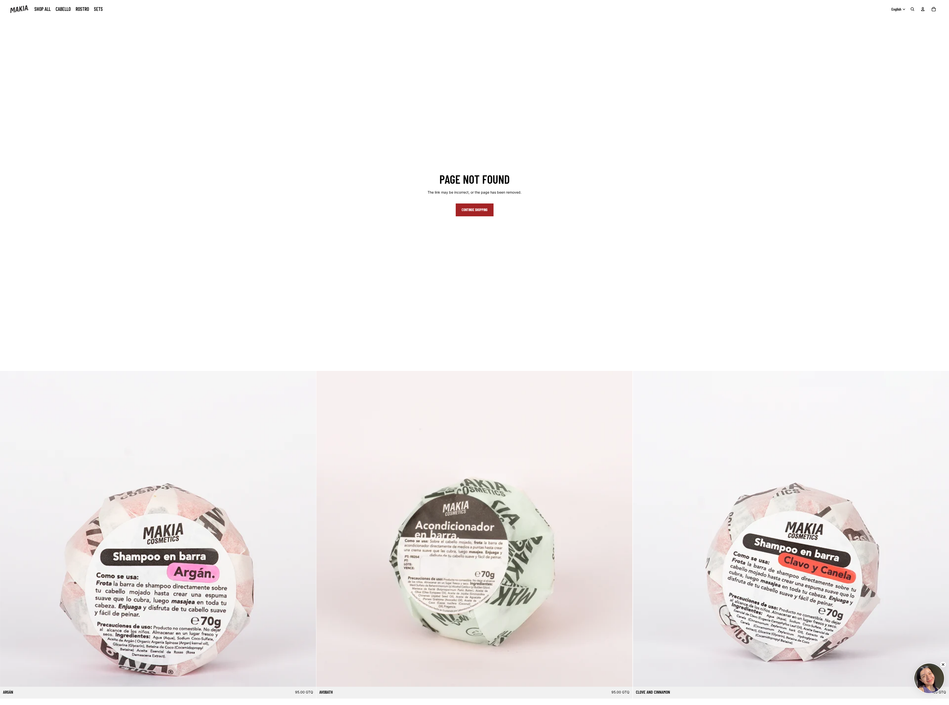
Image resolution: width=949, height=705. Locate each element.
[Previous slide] (7, 529)
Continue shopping (475, 210)
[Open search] (912, 9)
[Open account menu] (922, 9)
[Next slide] (308, 529)
